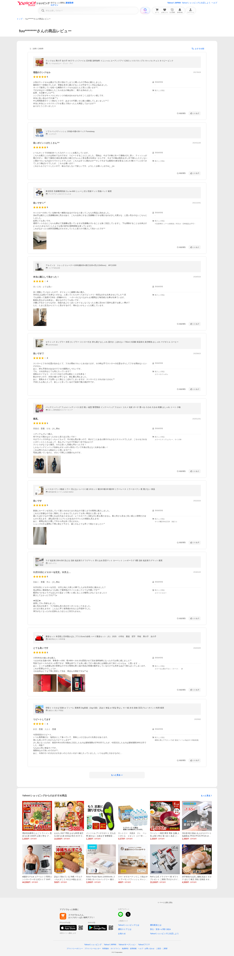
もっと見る (205, 795)
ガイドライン (115, 949)
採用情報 (133, 949)
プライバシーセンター (92, 949)
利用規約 (105, 949)
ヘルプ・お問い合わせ (146, 949)
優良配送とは (155, 925)
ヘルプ (214, 3)
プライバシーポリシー (75, 949)
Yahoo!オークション (127, 944)
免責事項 (125, 949)
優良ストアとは (124, 929)
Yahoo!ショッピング (93, 944)
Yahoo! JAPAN (174, 3)
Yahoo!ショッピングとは (128, 925)
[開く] (39, 240)
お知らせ (122, 933)
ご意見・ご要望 (161, 949)
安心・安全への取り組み (160, 929)
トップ (19, 19)
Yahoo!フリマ (144, 944)
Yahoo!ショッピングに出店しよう (196, 3)
